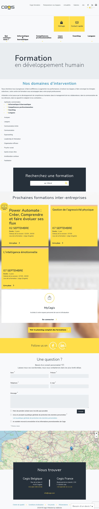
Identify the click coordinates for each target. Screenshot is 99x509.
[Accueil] (7, 7)
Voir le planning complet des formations (48, 330)
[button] (28, 448)
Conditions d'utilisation (36, 505)
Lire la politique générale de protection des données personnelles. (35, 418)
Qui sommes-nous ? (7, 38)
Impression (96, 5)
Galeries (76, 5)
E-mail (52, 383)
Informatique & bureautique (23, 38)
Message (13, 393)
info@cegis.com (49, 493)
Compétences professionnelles (43, 37)
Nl (94, 7)
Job (83, 5)
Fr (87, 7)
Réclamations (63, 505)
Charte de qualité (18, 505)
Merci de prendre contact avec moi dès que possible (30, 411)
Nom (12, 373)
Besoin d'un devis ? (82, 506)
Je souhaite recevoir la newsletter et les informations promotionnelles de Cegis (39, 421)
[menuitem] (6, 37)
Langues (91, 36)
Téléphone (13, 383)
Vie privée (51, 505)
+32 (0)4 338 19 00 (35, 487)
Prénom (53, 373)
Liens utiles (60, 37)
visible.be (59, 508)
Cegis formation (35, 5)
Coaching (77, 36)
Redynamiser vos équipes (52, 5)
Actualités (67, 5)
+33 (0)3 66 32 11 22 (64, 487)
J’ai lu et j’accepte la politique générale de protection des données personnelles (39, 415)
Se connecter (48, 319)
